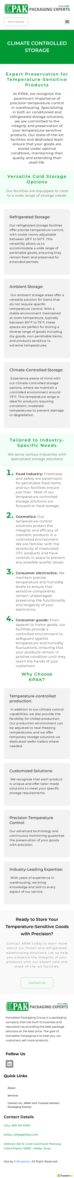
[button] (67, 21)
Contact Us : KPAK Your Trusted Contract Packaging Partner (34, 1105)
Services (13, 1095)
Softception (22, 1161)
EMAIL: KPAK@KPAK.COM (21, 1134)
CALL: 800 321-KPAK (17, 1125)
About (12, 1087)
